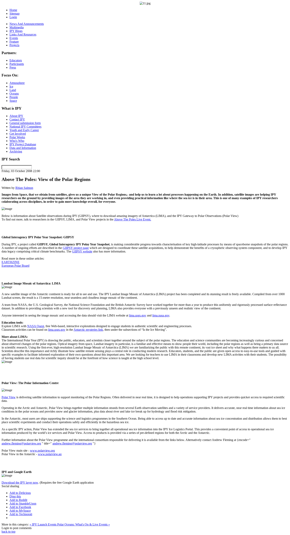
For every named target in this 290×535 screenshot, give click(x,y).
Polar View (9, 397)
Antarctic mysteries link (88, 329)
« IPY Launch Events (43, 524)
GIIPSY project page (76, 248)
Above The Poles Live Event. (132, 219)
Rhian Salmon (24, 187)
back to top (8, 531)
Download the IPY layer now (20, 482)
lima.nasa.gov (160, 315)
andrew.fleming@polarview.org (21, 443)
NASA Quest (35, 326)
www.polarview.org (42, 450)
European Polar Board (15, 265)
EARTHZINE (11, 262)
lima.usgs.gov (137, 315)
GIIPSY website (82, 251)
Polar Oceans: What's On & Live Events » (83, 524)
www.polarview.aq (50, 454)
